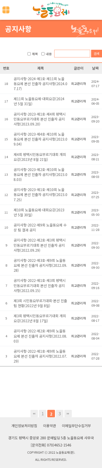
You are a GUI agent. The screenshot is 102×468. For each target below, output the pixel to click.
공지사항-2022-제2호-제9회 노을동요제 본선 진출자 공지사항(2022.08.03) (40, 335)
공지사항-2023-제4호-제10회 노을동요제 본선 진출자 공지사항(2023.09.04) (40, 139)
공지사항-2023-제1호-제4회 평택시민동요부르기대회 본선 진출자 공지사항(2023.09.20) (40, 118)
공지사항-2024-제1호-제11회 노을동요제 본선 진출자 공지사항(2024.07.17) (40, 83)
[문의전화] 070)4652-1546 (51, 444)
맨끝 (68, 413)
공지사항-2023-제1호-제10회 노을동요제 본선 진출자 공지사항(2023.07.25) (40, 194)
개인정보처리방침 (24, 425)
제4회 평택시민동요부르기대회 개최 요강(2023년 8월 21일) (40, 157)
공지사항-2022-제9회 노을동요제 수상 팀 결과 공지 (40, 227)
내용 (49, 53)
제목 (35, 53)
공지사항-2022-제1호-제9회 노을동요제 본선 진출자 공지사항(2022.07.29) (40, 356)
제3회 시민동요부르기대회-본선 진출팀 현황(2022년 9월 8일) (40, 303)
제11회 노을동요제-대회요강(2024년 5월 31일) (39, 101)
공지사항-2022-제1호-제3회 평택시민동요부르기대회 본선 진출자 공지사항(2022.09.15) (40, 285)
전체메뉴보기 (5, 9)
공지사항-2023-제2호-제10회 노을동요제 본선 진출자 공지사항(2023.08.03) (40, 174)
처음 (34, 413)
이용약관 (49, 425)
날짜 (95, 68)
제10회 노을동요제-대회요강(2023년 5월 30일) (39, 212)
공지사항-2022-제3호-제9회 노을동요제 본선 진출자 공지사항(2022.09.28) (40, 265)
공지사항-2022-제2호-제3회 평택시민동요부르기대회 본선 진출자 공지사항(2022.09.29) (40, 244)
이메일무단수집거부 (76, 425)
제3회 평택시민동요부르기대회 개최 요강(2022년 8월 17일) (40, 318)
